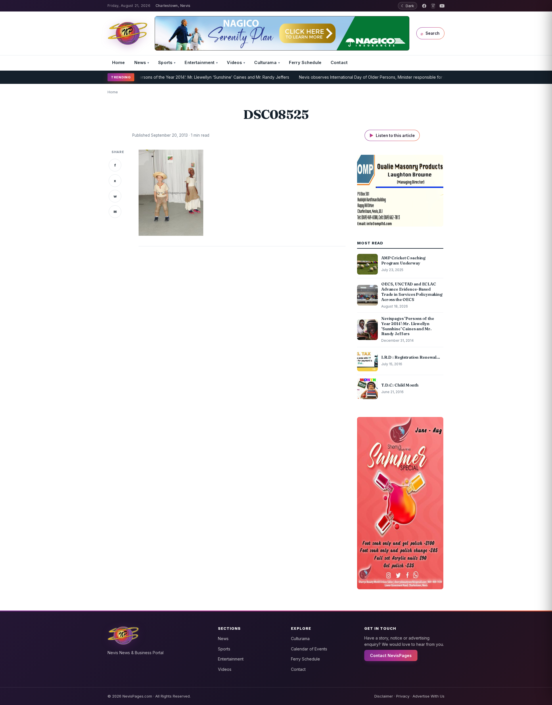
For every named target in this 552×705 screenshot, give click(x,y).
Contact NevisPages (391, 655)
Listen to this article (392, 135)
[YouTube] (442, 5)
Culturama (265, 62)
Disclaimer (383, 696)
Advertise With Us (428, 696)
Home (118, 62)
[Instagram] (433, 5)
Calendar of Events (309, 648)
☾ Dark (407, 5)
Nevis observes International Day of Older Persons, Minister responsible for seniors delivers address (378, 77)
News (140, 62)
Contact (339, 62)
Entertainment (199, 62)
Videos (234, 62)
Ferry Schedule (305, 62)
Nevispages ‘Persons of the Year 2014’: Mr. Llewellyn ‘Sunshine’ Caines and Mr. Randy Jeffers (184, 77)
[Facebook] (424, 5)
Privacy (402, 696)
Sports (165, 62)
